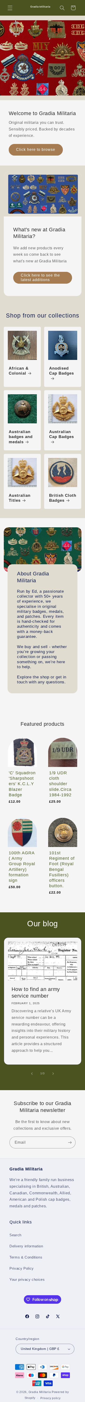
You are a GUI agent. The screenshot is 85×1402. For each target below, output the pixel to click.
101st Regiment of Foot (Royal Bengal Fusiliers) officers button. (62, 869)
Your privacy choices (27, 1279)
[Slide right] (53, 1073)
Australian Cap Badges (61, 434)
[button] (9, 7)
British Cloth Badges (62, 498)
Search (15, 1235)
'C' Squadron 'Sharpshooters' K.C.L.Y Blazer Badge (22, 783)
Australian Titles (19, 498)
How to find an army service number (35, 992)
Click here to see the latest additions (40, 277)
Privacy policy (50, 1398)
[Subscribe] (69, 1142)
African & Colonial (19, 371)
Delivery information (26, 1246)
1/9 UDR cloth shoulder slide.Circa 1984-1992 (60, 783)
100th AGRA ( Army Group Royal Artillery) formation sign (22, 867)
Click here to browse (35, 150)
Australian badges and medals (21, 437)
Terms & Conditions (25, 1257)
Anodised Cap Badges (61, 371)
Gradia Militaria (40, 1392)
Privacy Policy (21, 1268)
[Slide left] (32, 1073)
